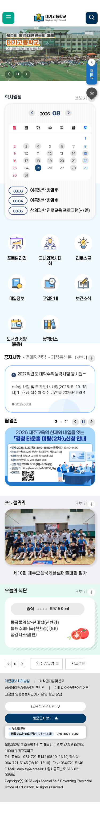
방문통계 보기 (43, 718)
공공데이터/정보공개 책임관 (25, 688)
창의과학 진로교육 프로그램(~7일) (51, 210)
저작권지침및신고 (51, 681)
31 (26, 175)
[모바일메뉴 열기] (8, 18)
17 (26, 160)
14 (73, 153)
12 (49, 153)
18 (38, 160)
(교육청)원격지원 (43, 707)
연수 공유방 (45, 663)
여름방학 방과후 (35, 190)
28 (73, 168)
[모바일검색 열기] (92, 18)
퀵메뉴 (93, 74)
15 (85, 153)
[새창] (50, 456)
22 (85, 160)
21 (73, 160)
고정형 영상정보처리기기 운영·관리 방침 (33, 694)
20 (62, 160)
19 (49, 160)
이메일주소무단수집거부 (71, 688)
